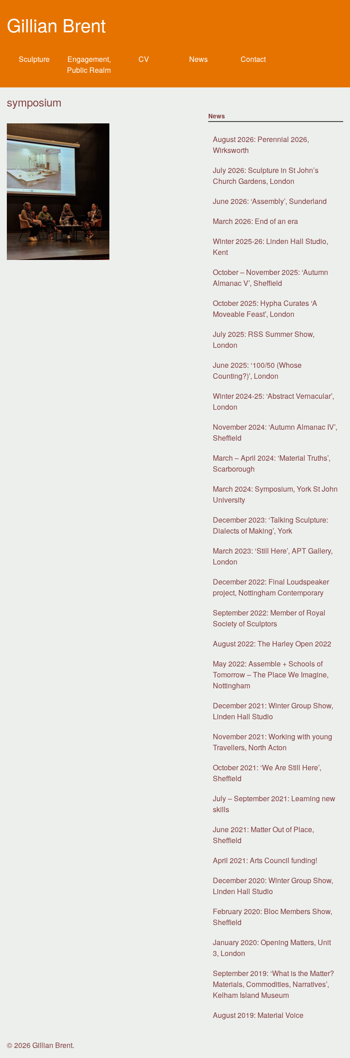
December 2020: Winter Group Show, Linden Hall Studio (273, 885)
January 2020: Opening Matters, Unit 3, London (272, 947)
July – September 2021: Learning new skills (274, 803)
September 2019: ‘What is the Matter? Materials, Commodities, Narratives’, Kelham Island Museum (273, 984)
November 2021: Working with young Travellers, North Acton (272, 742)
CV (144, 59)
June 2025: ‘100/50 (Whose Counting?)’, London (257, 370)
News (198, 59)
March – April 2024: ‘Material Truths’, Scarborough (271, 463)
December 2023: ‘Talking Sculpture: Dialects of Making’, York (270, 525)
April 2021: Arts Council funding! (265, 860)
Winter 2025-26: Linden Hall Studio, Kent (270, 246)
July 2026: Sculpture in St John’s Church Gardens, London (266, 175)
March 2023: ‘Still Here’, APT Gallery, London (273, 556)
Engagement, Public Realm (89, 64)
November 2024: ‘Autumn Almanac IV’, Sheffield (275, 432)
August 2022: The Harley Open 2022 (272, 643)
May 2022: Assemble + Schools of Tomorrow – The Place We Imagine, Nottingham (271, 674)
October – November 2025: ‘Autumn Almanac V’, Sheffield (270, 277)
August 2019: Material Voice (258, 1015)
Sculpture (34, 59)
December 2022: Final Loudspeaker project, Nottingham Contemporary (271, 587)
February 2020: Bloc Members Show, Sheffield (272, 916)
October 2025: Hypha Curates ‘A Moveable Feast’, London (265, 308)
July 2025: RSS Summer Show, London (263, 339)
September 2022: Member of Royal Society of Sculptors (269, 618)
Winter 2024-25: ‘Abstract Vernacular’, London (273, 401)
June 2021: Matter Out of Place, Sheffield (263, 834)
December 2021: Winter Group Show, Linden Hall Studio (273, 711)
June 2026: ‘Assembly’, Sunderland (270, 201)
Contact (253, 59)
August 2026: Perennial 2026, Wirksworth (261, 144)
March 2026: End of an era (255, 221)
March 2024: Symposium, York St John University (275, 494)
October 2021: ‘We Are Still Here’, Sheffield (267, 772)
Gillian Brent (56, 24)
